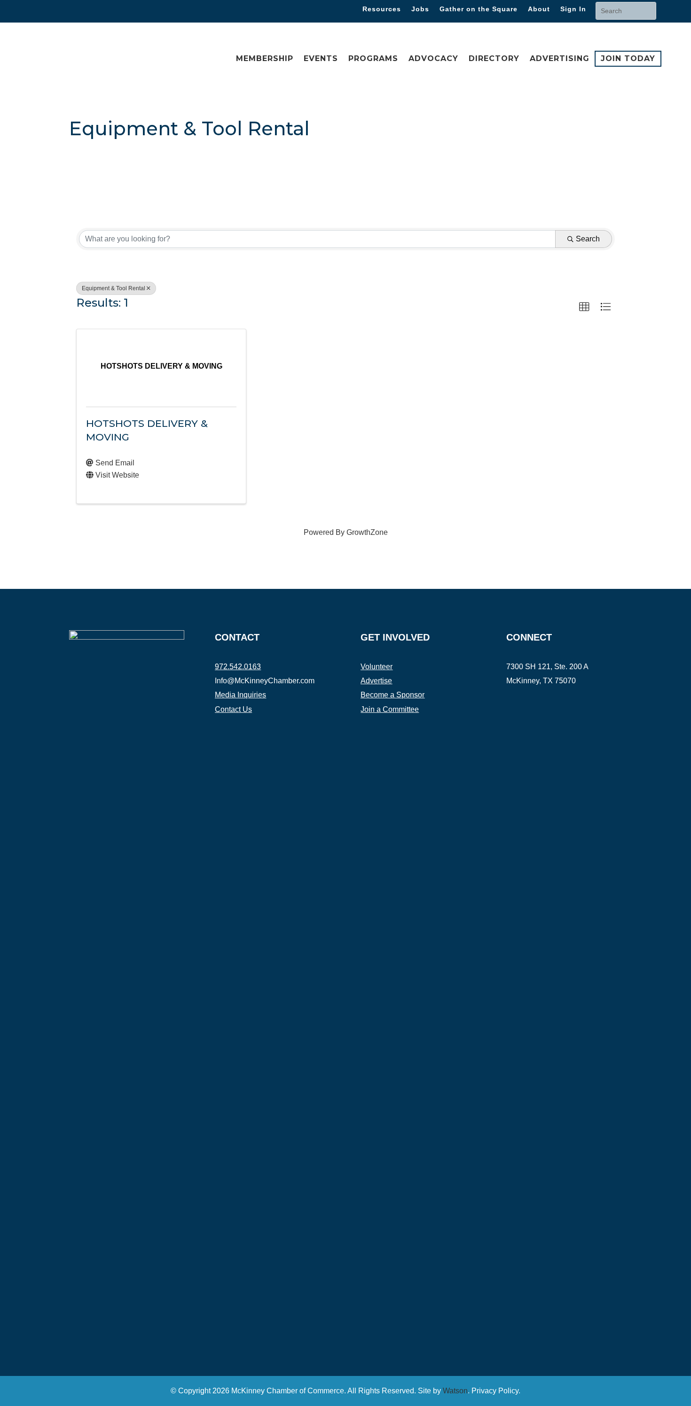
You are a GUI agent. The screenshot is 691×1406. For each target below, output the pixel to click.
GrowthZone (367, 532)
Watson (455, 1391)
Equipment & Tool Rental (113, 288)
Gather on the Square (479, 9)
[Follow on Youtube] (570, 698)
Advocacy (433, 58)
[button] (584, 307)
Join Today (628, 58)
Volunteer (377, 667)
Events (321, 58)
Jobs (420, 9)
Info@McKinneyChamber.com (264, 681)
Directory (494, 58)
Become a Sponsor (392, 695)
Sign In (573, 9)
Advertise (376, 681)
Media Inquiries (240, 695)
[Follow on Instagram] (61, 9)
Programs (373, 58)
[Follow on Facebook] (42, 9)
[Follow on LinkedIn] (79, 9)
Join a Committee (390, 709)
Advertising (559, 58)
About (539, 9)
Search (588, 239)
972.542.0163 (238, 667)
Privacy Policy (494, 1391)
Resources (381, 9)
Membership (264, 58)
